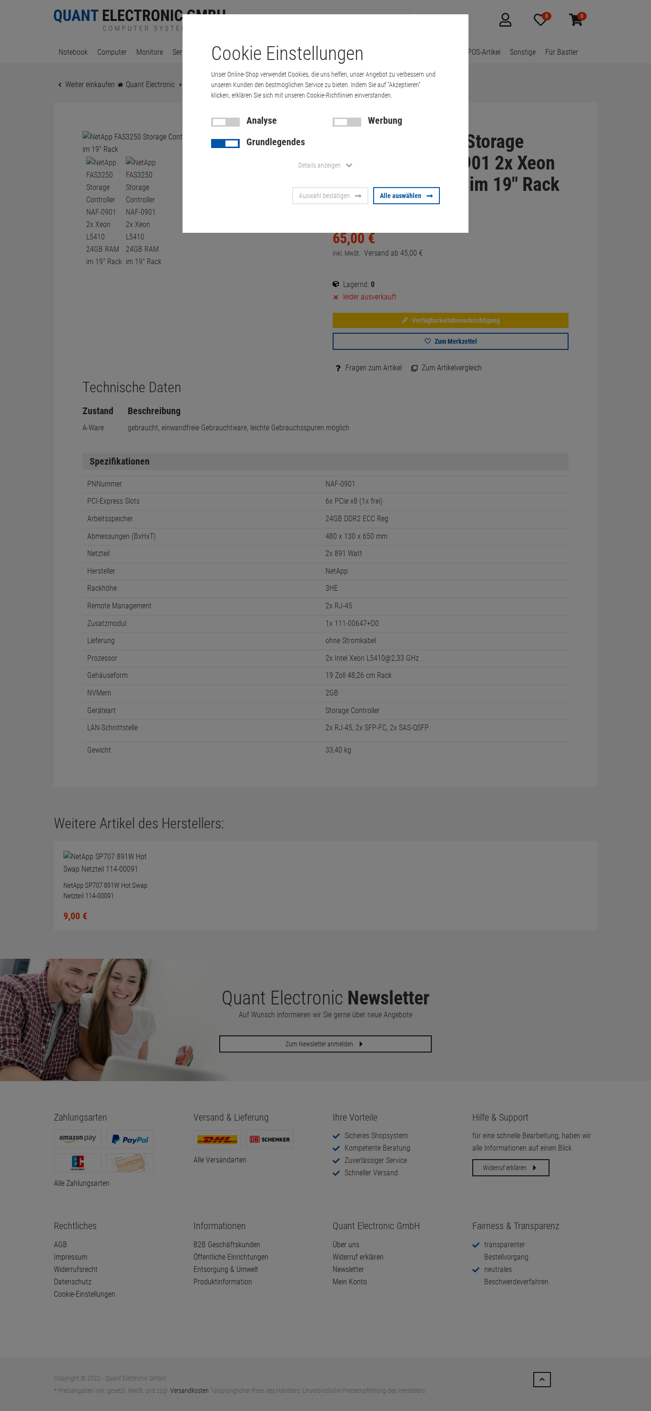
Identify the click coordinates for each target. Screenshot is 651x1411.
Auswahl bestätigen (324, 195)
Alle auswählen (400, 195)
